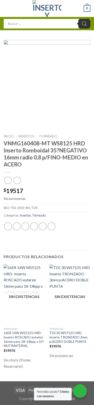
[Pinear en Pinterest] (43, 226)
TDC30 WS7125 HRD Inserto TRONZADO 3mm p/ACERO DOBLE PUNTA (68, 337)
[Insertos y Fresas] (47, 8)
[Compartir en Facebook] (17, 226)
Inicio (9, 136)
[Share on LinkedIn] (51, 226)
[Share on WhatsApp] (8, 226)
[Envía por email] (34, 226)
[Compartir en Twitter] (25, 226)
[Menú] (6, 8)
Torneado (48, 136)
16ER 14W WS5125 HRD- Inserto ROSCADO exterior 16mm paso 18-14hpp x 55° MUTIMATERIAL (24, 339)
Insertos (26, 136)
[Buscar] (84, 24)
